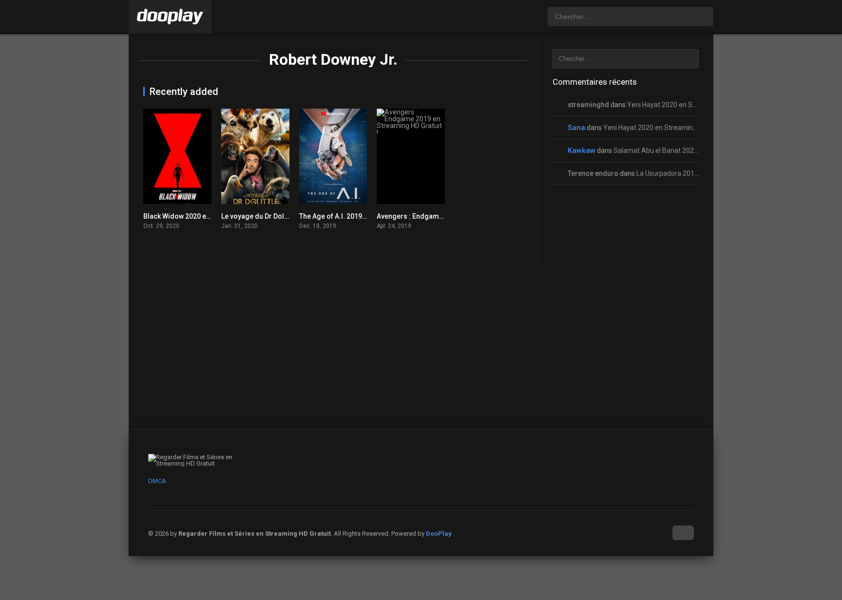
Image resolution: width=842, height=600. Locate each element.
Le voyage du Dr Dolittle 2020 (267, 216)
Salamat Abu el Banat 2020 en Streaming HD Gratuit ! (695, 150)
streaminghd (588, 105)
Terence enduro (593, 173)
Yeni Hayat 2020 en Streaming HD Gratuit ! (691, 105)
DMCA (157, 481)
